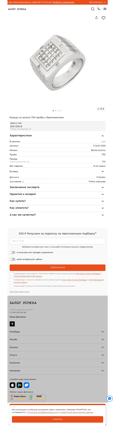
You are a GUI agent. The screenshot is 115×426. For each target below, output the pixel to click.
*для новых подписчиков (19, 291)
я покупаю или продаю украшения (35, 252)
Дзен (12, 323)
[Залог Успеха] (17, 9)
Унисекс (100, 177)
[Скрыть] (105, 2)
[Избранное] (103, 17)
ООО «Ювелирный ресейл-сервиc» (28, 276)
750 (103, 154)
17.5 (103, 162)
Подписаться (57, 268)
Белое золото (98, 150)
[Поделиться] (96, 17)
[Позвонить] (99, 8)
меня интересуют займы (29, 259)
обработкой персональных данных (76, 412)
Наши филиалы (18, 317)
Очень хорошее (97, 181)
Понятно (57, 419)
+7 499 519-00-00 (18, 312)
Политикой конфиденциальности (42, 412)
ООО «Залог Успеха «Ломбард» (88, 273)
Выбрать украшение (56, 2)
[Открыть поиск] (92, 9)
